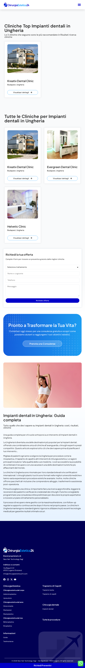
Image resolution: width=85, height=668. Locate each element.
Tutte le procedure (51, 619)
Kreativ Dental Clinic (20, 81)
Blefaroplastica (8, 622)
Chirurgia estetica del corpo (13, 590)
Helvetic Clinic (16, 226)
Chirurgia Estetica (11, 586)
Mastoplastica (8, 614)
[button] (79, 4)
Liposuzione (7, 598)
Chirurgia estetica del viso (13, 618)
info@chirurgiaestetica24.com (15, 574)
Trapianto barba (48, 590)
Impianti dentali (47, 609)
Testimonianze (8, 641)
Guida (5, 637)
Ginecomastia (8, 606)
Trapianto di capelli (49, 594)
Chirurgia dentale (50, 604)
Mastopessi (7, 610)
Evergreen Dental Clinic (62, 167)
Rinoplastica (7, 626)
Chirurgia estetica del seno (13, 602)
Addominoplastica (9, 594)
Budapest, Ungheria (15, 84)
